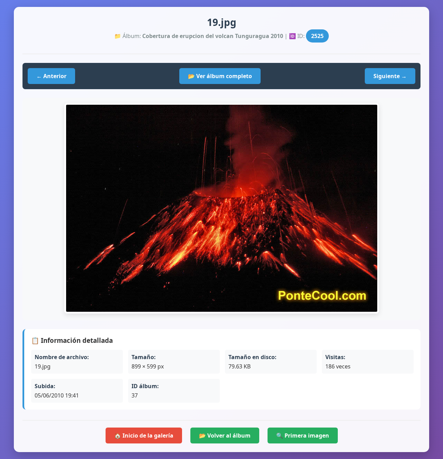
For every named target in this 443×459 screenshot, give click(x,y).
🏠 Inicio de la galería (143, 435)
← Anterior (51, 76)
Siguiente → (390, 76)
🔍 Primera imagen (302, 435)
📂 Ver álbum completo (220, 76)
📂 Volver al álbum (225, 435)
